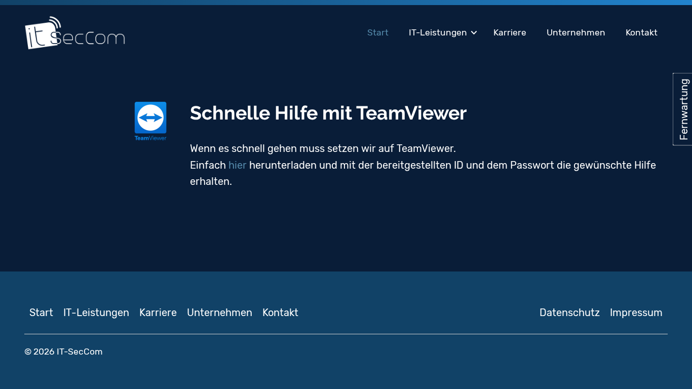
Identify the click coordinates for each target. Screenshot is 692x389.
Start (378, 32)
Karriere (509, 32)
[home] (75, 33)
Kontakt (642, 32)
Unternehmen (576, 32)
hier (237, 165)
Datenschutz (570, 312)
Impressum (636, 312)
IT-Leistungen (438, 32)
